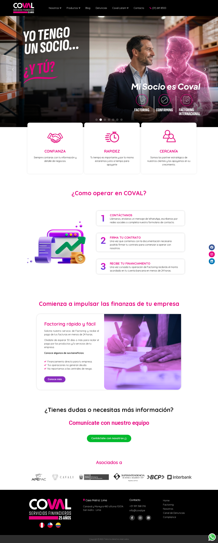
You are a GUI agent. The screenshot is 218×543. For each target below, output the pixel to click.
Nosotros (54, 8)
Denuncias (101, 8)
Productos (72, 8)
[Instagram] (140, 517)
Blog (87, 8)
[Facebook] (212, 247)
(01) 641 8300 (159, 8)
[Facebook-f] (132, 517)
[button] (13, 69)
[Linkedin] (148, 517)
